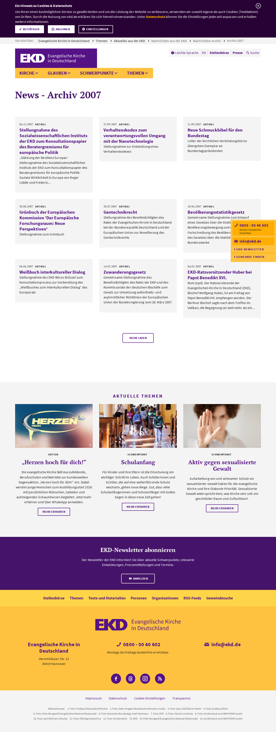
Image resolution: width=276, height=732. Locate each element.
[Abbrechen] (258, 6)
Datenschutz (155, 16)
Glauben (57, 73)
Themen (102, 41)
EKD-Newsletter (250, 249)
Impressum (93, 698)
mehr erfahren (53, 512)
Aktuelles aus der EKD (130, 41)
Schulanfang (138, 462)
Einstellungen (97, 29)
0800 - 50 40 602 (253, 225)
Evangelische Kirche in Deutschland (64, 41)
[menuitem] (184, 53)
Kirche (26, 73)
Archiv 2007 (235, 40)
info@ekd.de (250, 241)
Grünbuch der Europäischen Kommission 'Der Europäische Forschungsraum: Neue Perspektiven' (49, 220)
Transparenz (181, 698)
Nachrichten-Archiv (207, 41)
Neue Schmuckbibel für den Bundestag (215, 132)
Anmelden (140, 578)
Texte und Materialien (106, 598)
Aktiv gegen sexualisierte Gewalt (222, 465)
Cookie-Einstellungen (149, 698)
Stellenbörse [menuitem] (219, 52)
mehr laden (138, 338)
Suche (254, 52)
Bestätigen (31, 29)
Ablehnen (63, 29)
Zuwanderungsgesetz (125, 272)
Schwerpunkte (97, 73)
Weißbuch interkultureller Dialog (52, 272)
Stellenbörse (53, 598)
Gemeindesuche (219, 598)
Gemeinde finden (250, 257)
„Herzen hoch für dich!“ (54, 462)
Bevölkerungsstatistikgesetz (216, 212)
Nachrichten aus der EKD (169, 41)
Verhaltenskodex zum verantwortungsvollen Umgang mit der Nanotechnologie (134, 135)
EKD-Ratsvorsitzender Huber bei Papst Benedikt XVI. (220, 275)
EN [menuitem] (204, 52)
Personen (139, 598)
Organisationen (165, 598)
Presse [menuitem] (238, 52)
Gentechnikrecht (120, 212)
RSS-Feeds (192, 598)
